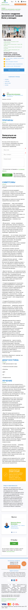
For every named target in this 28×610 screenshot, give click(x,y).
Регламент (3, 601)
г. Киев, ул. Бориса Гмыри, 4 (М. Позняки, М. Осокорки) (14, 575)
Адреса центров (5, 4)
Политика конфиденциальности (9, 598)
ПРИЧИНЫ (7, 79)
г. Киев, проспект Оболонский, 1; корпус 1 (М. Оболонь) (14, 573)
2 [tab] (13, 532)
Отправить (7, 175)
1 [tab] (11, 532)
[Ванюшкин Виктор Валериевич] (4, 94)
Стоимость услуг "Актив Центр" (13, 66)
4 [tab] (16, 532)
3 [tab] (14, 532)
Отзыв (14, 543)
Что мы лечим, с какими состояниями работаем (15, 59)
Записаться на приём (14, 70)
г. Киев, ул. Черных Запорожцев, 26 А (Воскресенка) (14, 576)
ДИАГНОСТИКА (8, 83)
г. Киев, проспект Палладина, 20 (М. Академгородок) (14, 572)
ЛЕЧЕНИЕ (6, 85)
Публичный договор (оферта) (8, 599)
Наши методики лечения (12, 61)
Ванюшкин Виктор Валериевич (13, 94)
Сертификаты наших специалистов (14, 64)
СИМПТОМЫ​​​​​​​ (7, 81)
